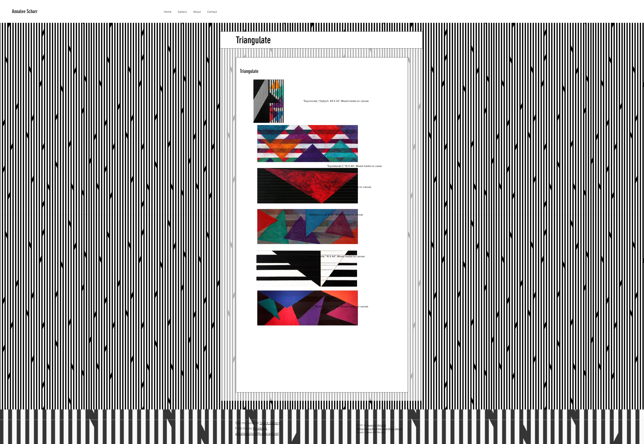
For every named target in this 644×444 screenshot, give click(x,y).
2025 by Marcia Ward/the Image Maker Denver (379, 429)
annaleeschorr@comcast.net (257, 434)
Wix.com (381, 432)
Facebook (260, 428)
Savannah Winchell (376, 425)
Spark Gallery (270, 423)
